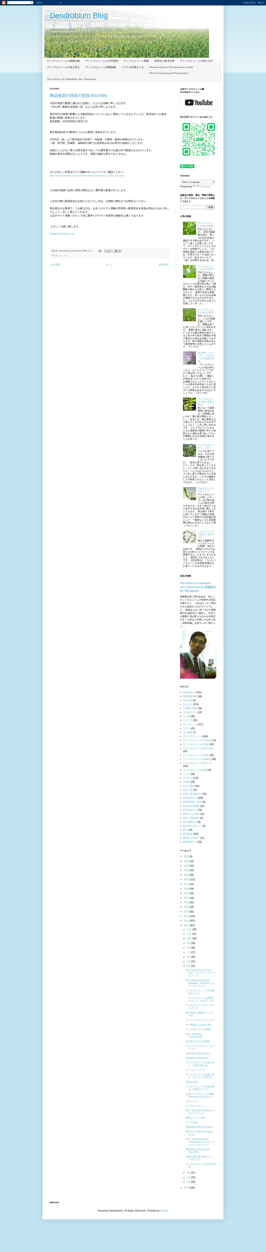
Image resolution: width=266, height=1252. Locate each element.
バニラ (186, 774)
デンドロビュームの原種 (196, 744)
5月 (189, 961)
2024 (187, 865)
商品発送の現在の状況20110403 (78, 95)
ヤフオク (187, 778)
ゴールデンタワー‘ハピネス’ (200, 1020)
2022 (187, 875)
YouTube (187, 700)
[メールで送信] (106, 251)
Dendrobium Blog (79, 15)
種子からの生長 (191, 814)
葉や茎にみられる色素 (197, 1041)
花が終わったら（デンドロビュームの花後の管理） (206, 357)
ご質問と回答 (190, 708)
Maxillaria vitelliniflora (197, 1058)
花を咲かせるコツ (192, 826)
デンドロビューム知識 (194, 770)
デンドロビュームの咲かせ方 (196, 60)
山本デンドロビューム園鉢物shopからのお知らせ (200, 1095)
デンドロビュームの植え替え (63, 67)
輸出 (185, 830)
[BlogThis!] (109, 251)
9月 (189, 943)
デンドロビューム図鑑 (136, 60)
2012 (187, 920)
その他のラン (190, 712)
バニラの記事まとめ (132, 67)
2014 (187, 911)
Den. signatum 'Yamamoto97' (194, 1035)
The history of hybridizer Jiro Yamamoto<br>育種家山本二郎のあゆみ (198, 586)
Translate (205, 186)
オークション (190, 724)
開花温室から (190, 841)
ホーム (109, 264)
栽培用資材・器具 (192, 801)
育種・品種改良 (191, 818)
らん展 (186, 716)
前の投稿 (163, 264)
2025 (187, 861)
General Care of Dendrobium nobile (171, 67)
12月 (189, 929)
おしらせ (63, 255)
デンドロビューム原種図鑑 (100, 67)
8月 (189, 947)
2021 (187, 879)
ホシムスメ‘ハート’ (196, 1069)
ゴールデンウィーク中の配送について (200, 992)
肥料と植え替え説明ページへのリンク (200, 1158)
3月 (189, 1172)
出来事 (186, 782)
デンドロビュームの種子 (199, 1029)
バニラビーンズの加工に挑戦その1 (206, 534)
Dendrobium (189, 692)
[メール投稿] (99, 251)
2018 (187, 893)
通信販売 (187, 833)
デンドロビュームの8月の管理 (206, 224)
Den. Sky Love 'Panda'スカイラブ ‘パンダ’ (200, 1112)
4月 (189, 966)
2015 (187, 907)
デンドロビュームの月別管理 (101, 60)
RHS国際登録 (190, 696)
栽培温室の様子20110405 (199, 1127)
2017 (187, 898)
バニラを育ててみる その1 (206, 446)
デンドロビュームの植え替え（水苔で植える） (200, 1064)
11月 (189, 934)
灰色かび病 (192, 1082)
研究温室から (190, 810)
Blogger (164, 1210)
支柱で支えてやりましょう (206, 490)
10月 (189, 938)
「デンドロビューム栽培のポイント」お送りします (200, 999)
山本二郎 (187, 790)
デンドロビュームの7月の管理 (206, 268)
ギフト (186, 728)
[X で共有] (113, 251)
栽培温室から (190, 797)
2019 (187, 888)
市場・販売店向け (192, 793)
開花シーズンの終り (196, 1117)
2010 (187, 1187)
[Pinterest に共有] (119, 251)
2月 (189, 1177)
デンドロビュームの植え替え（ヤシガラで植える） (200, 1076)
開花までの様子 (191, 837)
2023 (187, 870)
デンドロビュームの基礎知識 (63, 60)
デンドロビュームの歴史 (196, 755)
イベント (187, 720)
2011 (187, 925)
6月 (189, 957)
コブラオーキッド (195, 1106)
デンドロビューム (192, 736)
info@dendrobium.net (62, 233)
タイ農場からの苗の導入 (199, 1024)
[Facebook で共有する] (116, 251)
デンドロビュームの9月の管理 (206, 311)
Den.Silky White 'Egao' (198, 1053)
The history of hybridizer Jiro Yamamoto (71, 79)
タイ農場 (187, 732)
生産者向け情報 (191, 806)
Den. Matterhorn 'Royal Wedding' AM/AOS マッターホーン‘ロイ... (200, 983)
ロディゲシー (193, 1101)
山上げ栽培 (189, 786)
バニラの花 (192, 1122)
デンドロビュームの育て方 (197, 763)
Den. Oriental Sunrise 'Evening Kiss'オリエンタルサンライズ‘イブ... (200, 1142)
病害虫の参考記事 (164, 60)
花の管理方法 (190, 822)
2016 (187, 902)
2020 (187, 884)
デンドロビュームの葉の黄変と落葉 (206, 402)
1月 (189, 1182)
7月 (189, 952)
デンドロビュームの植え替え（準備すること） (200, 1088)
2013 (187, 916)
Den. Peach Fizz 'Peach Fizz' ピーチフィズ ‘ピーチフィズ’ (201, 973)
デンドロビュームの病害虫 (197, 759)
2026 (187, 856)
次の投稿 (55, 264)
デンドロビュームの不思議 (197, 740)
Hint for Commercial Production (168, 73)
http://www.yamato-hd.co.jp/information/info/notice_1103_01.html (87, 175)
